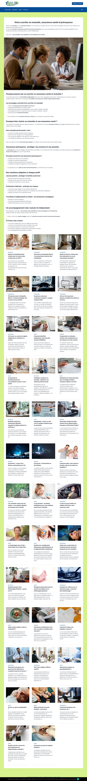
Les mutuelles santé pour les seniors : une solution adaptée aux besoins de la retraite (17, 505)
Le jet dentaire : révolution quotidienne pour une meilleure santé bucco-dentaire (43, 505)
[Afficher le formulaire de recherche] (82, 10)
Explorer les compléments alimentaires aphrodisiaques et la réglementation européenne (43, 547)
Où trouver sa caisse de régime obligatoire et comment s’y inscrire (17, 338)
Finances (25, 9)
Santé (20, 9)
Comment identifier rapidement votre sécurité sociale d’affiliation (42, 338)
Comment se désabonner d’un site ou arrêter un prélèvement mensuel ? (43, 629)
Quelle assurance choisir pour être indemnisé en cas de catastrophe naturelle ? (69, 256)
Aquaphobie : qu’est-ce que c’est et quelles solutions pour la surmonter (43, 423)
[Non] (85, 779)
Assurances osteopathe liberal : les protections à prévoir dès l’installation (43, 256)
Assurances (8, 9)
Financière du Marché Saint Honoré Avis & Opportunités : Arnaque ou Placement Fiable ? (69, 423)
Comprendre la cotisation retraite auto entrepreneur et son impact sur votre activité (69, 338)
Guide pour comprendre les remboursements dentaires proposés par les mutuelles (68, 547)
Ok (78, 779)
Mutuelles (14, 9)
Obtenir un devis (77, 3)
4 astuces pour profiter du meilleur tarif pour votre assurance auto (68, 505)
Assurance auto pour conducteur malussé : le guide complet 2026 (43, 298)
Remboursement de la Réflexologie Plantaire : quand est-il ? (17, 589)
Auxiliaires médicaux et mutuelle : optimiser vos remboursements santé (41, 379)
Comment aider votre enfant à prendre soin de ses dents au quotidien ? (69, 465)
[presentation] (17, 242)
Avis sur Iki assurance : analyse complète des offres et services (69, 298)
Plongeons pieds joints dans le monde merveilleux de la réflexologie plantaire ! (43, 589)
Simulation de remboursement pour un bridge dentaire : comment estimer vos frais (69, 379)
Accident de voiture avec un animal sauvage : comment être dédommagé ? (68, 589)
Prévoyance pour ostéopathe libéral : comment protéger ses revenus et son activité (17, 298)
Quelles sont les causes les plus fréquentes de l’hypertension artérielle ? (16, 747)
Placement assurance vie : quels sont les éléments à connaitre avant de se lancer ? (17, 669)
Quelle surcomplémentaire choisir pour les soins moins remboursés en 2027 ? (16, 256)
